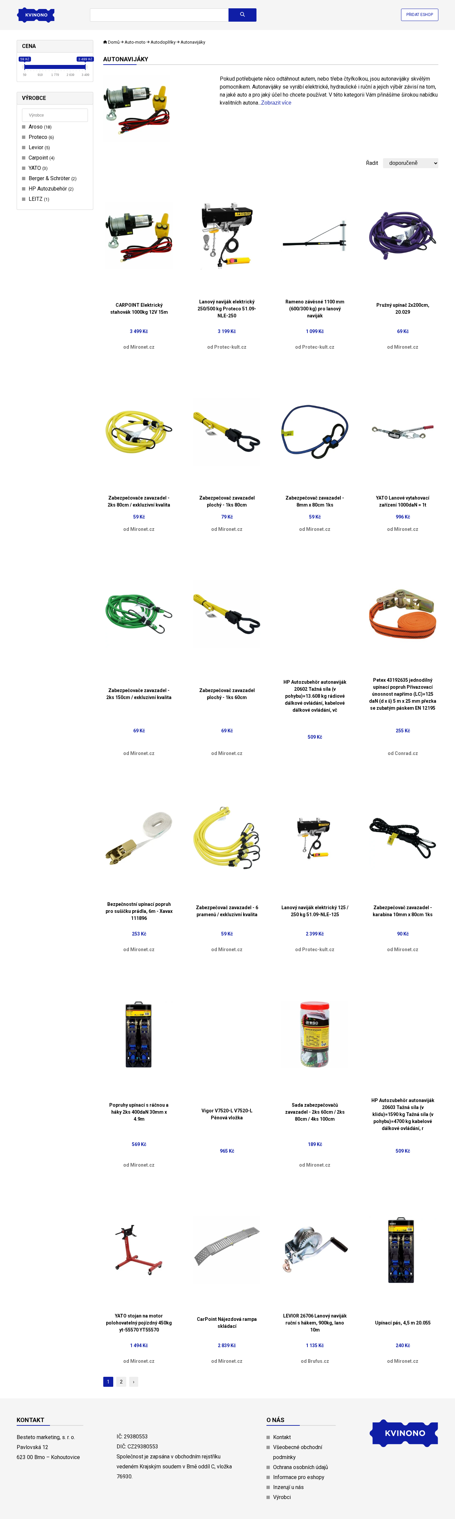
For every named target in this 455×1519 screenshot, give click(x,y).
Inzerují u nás (288, 1487)
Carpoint (41, 158)
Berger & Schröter (52, 178)
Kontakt (282, 1437)
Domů (114, 42)
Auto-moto (135, 42)
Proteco (40, 137)
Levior (38, 147)
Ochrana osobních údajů (300, 1467)
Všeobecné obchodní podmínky (297, 1452)
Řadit (372, 163)
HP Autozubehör (50, 189)
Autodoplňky (163, 42)
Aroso (39, 127)
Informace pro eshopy (298, 1477)
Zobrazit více (276, 103)
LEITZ (38, 199)
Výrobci (282, 1497)
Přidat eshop (419, 14)
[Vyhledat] (242, 15)
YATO (37, 168)
